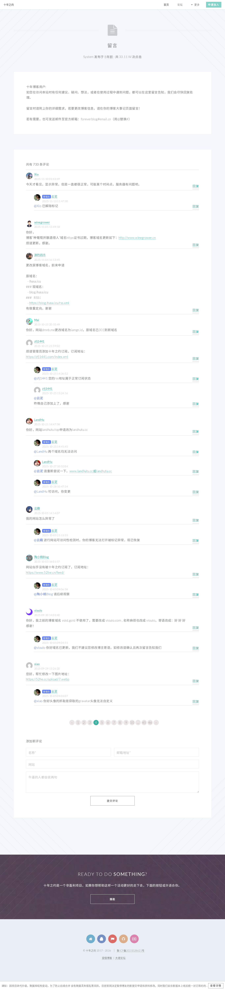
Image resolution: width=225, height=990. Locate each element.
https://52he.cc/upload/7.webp (47, 679)
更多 (197, 4)
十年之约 (9, 4)
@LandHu (40, 451)
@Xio (37, 206)
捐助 (112, 899)
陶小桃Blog (41, 557)
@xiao (38, 701)
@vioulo (39, 647)
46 (150, 722)
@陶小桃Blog (43, 594)
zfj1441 (39, 341)
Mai (36, 320)
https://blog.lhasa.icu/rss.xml (49, 303)
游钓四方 (40, 255)
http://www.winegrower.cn (137, 237)
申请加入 (213, 4)
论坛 (180, 4)
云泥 (54, 196)
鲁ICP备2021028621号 (130, 950)
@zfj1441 (41, 378)
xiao (37, 664)
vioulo (38, 610)
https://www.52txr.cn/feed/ (45, 572)
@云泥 (38, 398)
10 (132, 722)
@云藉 (38, 540)
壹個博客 (107, 957)
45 (144, 722)
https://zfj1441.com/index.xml (47, 357)
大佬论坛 (120, 957)
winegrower (42, 222)
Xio (36, 174)
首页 (166, 4)
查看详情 (215, 985)
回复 (196, 186)
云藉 (37, 508)
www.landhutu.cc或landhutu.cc (91, 471)
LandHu (39, 419)
